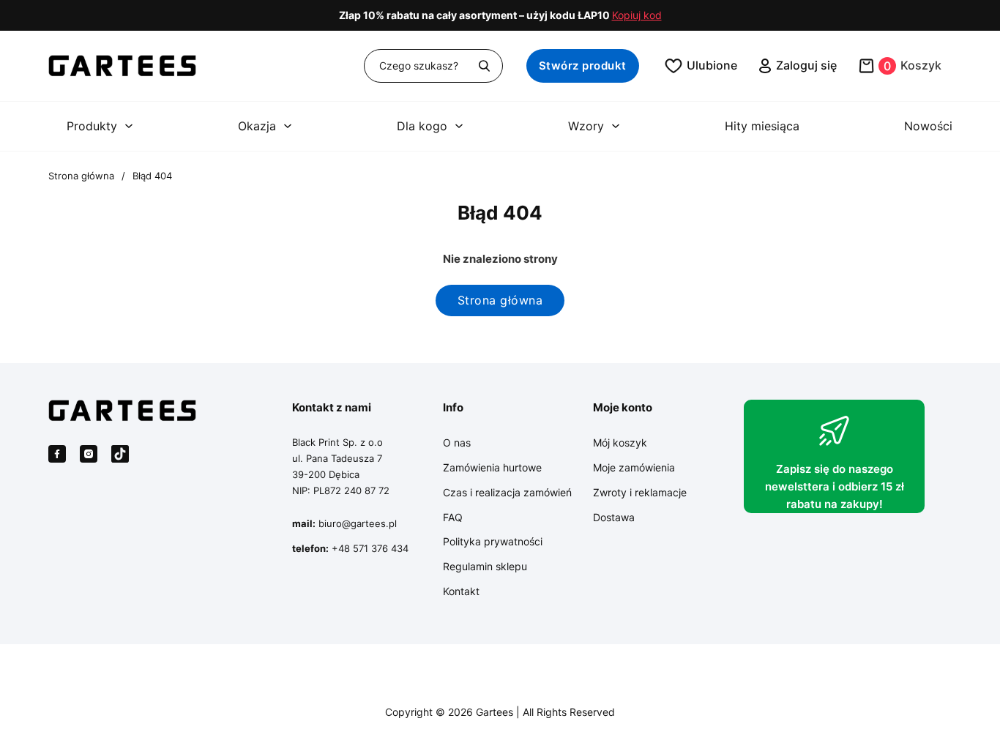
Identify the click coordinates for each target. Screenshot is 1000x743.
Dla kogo (422, 126)
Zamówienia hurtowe (492, 467)
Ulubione (712, 65)
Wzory (586, 126)
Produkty (92, 126)
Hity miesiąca (762, 126)
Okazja (257, 126)
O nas (457, 442)
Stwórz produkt (583, 65)
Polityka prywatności (492, 541)
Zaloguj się (806, 65)
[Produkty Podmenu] (128, 126)
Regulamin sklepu (485, 566)
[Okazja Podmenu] (287, 126)
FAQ (453, 517)
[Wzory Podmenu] (615, 126)
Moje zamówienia (634, 467)
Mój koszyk (620, 442)
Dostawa (614, 517)
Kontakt (461, 591)
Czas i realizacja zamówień (507, 492)
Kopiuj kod (637, 15)
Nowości (928, 126)
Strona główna (81, 176)
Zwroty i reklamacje (640, 492)
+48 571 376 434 (370, 548)
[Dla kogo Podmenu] (459, 126)
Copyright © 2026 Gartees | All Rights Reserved (500, 712)
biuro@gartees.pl (357, 523)
